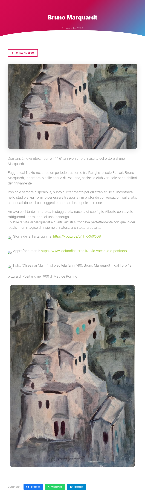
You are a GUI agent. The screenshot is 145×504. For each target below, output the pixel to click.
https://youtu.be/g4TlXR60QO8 (77, 236)
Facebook (35, 486)
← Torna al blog (23, 53)
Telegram (78, 486)
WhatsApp (56, 486)
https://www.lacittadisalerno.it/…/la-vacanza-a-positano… (85, 251)
